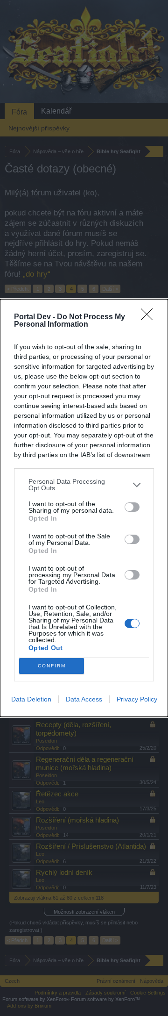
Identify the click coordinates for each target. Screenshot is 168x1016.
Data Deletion (31, 699)
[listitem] (84, 484)
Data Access (84, 699)
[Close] (150, 317)
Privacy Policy (137, 699)
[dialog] (84, 508)
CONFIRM (52, 665)
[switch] (132, 507)
